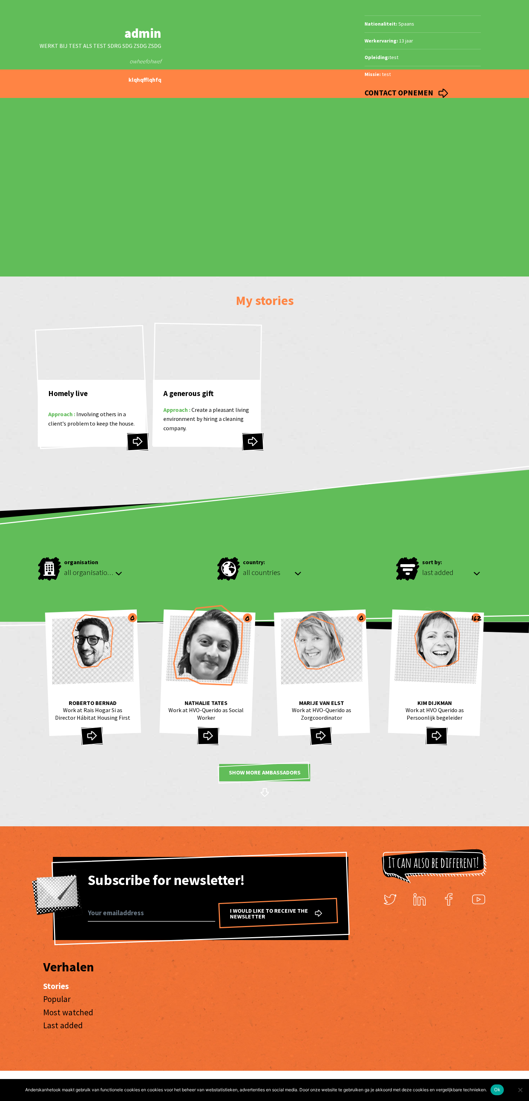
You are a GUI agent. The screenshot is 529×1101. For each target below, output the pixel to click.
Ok (497, 1089)
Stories (56, 986)
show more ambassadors (264, 772)
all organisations (89, 572)
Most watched (68, 1012)
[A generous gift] (252, 441)
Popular (57, 999)
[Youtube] (478, 899)
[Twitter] (390, 899)
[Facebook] (449, 899)
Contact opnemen (400, 93)
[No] (520, 1089)
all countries (261, 572)
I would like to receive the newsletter (269, 913)
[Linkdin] (419, 899)
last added (437, 572)
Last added (63, 1025)
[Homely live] (137, 441)
